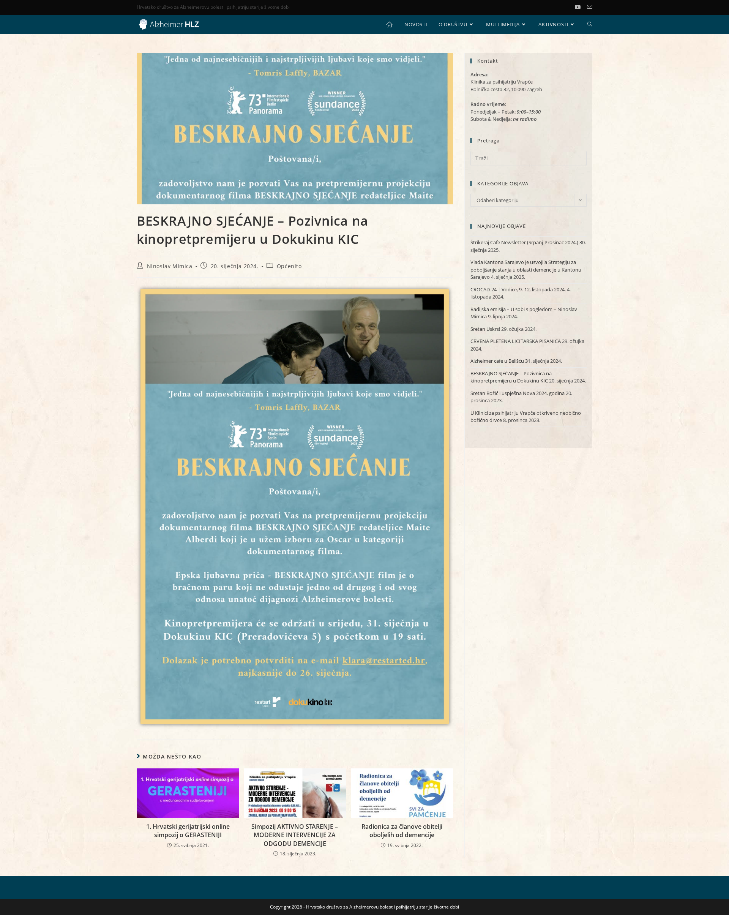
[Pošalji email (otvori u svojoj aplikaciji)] (589, 7)
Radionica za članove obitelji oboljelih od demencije (401, 830)
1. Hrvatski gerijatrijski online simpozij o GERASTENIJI (188, 830)
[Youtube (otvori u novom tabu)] (581, 7)
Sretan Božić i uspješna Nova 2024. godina (517, 393)
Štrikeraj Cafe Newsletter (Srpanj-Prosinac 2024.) (524, 242)
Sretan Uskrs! (485, 329)
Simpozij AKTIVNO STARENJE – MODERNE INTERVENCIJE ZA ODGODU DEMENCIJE (294, 835)
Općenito (289, 266)
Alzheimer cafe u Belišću (497, 360)
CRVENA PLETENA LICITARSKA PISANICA (515, 341)
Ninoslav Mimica (170, 266)
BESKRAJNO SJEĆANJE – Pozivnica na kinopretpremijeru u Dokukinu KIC (511, 377)
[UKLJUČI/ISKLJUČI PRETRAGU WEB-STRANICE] (590, 24)
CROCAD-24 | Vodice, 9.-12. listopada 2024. (518, 289)
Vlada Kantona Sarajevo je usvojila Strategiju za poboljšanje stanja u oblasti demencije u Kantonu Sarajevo (525, 269)
